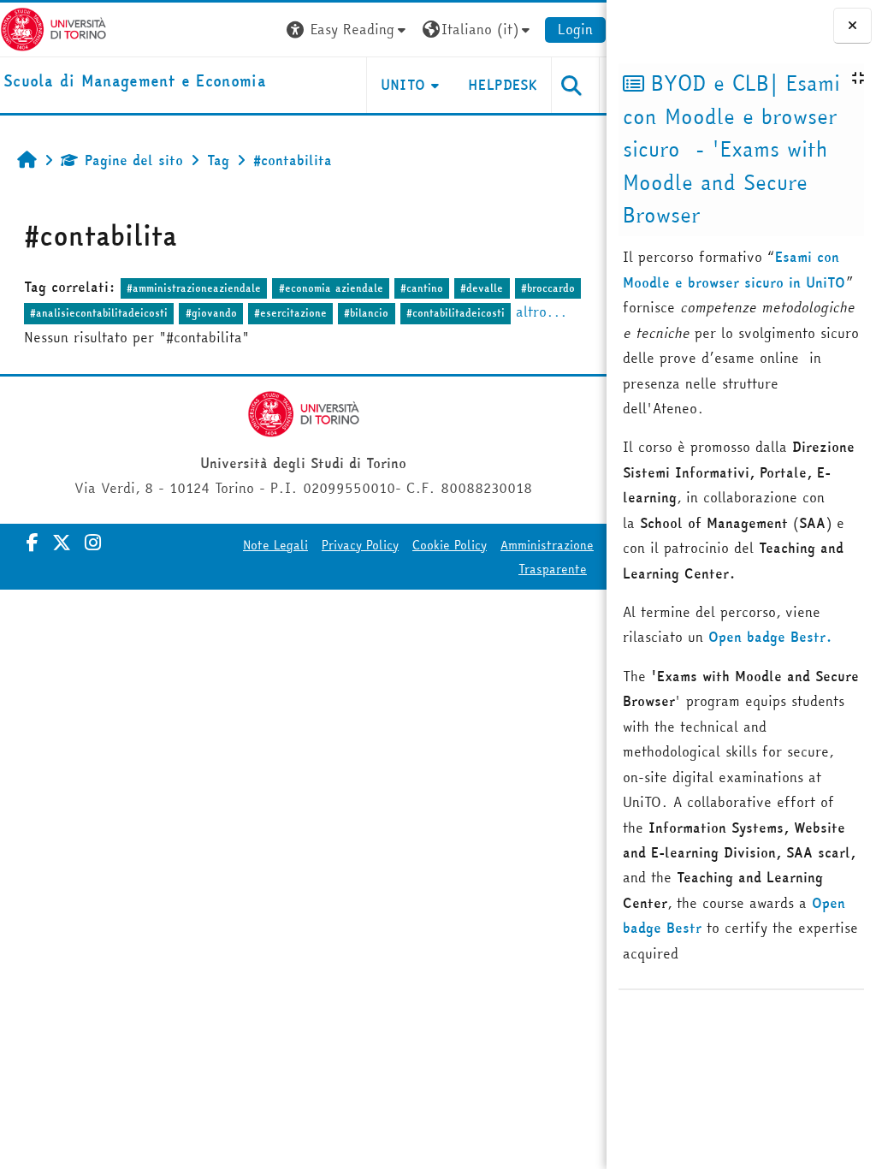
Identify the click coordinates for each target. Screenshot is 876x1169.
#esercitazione (290, 313)
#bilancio (366, 313)
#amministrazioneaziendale (194, 288)
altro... (541, 311)
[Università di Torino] (53, 27)
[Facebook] (32, 542)
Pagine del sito (134, 160)
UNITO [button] (403, 84)
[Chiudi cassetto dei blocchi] (852, 25)
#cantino (421, 288)
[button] (348, 29)
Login (575, 29)
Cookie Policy (449, 545)
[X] (61, 542)
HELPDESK (502, 84)
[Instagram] (93, 542)
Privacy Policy (360, 545)
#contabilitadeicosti (455, 313)
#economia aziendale (331, 288)
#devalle (481, 288)
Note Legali (275, 545)
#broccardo (548, 288)
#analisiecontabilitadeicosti (99, 313)
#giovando (211, 313)
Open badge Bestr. (770, 636)
